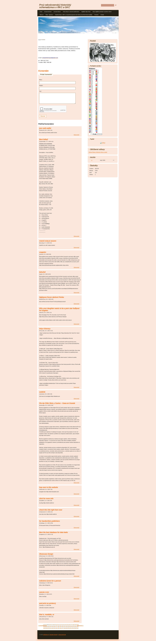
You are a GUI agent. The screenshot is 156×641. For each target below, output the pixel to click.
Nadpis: (41, 85)
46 (60, 628)
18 (73, 624)
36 (75, 626)
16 (69, 624)
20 (77, 624)
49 (66, 628)
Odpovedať (76, 134)
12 (60, 624)
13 (63, 624)
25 (52, 626)
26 (54, 626)
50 (69, 628)
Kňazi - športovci (49, 14)
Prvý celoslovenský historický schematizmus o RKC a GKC (55, 6)
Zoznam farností (47, 11)
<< (91, 160)
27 (56, 626)
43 (54, 628)
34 (71, 626)
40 (48, 628)
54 (77, 628)
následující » (80, 625)
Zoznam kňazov (57, 11)
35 (73, 626)
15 (67, 624)
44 (56, 628)
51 (71, 628)
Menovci (41, 14)
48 (64, 628)
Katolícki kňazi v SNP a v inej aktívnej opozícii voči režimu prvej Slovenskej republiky (73, 14)
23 (48, 626)
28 (58, 626)
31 (64, 626)
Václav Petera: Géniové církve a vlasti (98, 152)
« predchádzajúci (42, 625)
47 (62, 628)
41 (50, 628)
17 (71, 624)
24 (50, 626)
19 (75, 624)
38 (44, 628)
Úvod (41, 11)
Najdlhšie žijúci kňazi (85, 11)
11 (58, 624)
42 (52, 628)
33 (69, 626)
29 (60, 626)
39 (46, 628)
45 (58, 628)
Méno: (40, 79)
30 (62, 626)
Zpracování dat (62, 634)
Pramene (96, 14)
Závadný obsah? (53, 634)
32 (66, 626)
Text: (40, 91)
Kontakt (102, 14)
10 (56, 624)
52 (73, 628)
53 (75, 628)
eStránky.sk (46, 634)
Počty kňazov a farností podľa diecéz (71, 11)
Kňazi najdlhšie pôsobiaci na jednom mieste (102, 11)
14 (65, 624)
